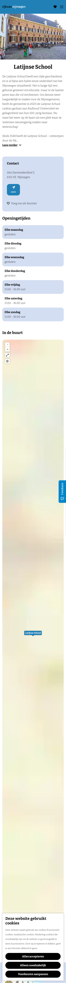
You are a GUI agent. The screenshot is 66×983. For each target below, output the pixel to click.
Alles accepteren (33, 956)
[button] (33, 634)
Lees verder (9, 145)
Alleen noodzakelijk (33, 965)
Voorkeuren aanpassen (33, 974)
